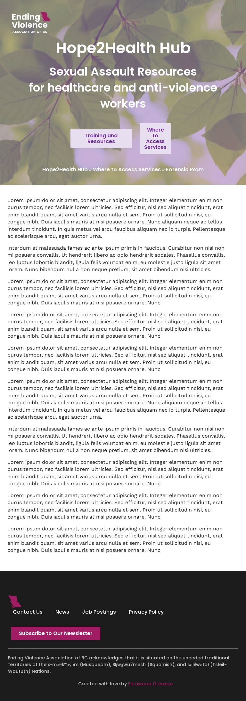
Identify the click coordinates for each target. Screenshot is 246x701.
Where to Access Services (127, 169)
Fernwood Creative (150, 684)
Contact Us (28, 612)
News (62, 612)
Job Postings (99, 612)
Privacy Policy (146, 612)
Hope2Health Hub (65, 169)
